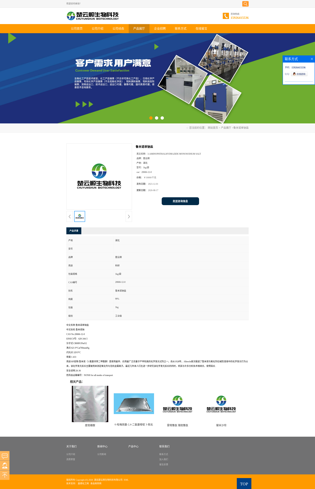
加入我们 (163, 459)
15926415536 (240, 18)
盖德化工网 (83, 483)
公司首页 (77, 28)
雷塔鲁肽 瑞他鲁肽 (177, 425)
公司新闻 (101, 454)
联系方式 (180, 28)
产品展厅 (139, 28)
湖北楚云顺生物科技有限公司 (108, 480)
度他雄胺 (90, 425)
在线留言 (201, 28)
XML (126, 480)
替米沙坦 (221, 425)
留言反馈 (163, 464)
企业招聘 (160, 28)
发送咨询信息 (180, 201)
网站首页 (213, 127)
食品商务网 (95, 483)
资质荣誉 (70, 459)
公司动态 (118, 28)
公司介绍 (97, 28)
